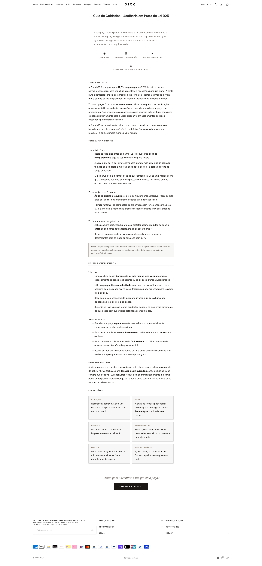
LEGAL (102, 533)
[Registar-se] (92, 530)
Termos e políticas (131, 558)
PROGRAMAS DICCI (107, 527)
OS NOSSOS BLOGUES (174, 521)
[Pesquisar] (216, 4)
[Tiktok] (227, 557)
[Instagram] (222, 557)
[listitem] (114, 4)
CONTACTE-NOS (172, 527)
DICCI (41, 558)
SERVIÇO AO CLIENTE (108, 521)
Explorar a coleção (131, 486)
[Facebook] (218, 557)
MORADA (169, 533)
